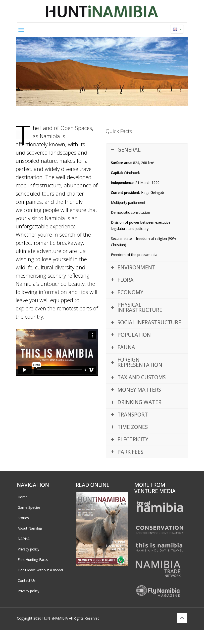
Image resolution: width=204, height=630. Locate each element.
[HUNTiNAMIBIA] (102, 11)
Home (23, 497)
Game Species (29, 507)
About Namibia (30, 528)
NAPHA (24, 538)
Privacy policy (28, 549)
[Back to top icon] (182, 618)
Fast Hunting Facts (33, 559)
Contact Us (27, 580)
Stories (23, 517)
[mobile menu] (21, 29)
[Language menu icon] (177, 29)
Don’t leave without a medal (40, 570)
